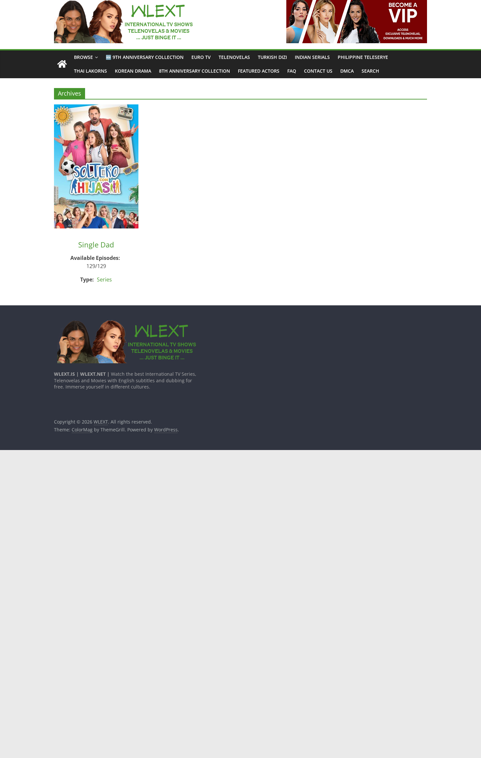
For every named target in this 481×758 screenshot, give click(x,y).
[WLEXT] (62, 64)
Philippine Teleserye (363, 57)
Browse (83, 57)
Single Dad (96, 244)
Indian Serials (312, 57)
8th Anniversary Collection (194, 71)
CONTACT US (318, 71)
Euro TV (201, 57)
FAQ (291, 71)
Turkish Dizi (272, 57)
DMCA (347, 71)
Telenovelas (234, 57)
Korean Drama (133, 71)
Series (104, 279)
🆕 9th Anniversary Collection (145, 57)
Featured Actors (258, 71)
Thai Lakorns (90, 71)
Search (370, 71)
